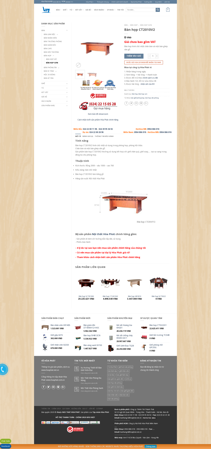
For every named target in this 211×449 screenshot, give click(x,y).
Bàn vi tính (49, 71)
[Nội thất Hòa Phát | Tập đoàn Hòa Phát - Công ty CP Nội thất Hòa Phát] (46, 10)
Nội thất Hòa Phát (103, 234)
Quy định (158, 2)
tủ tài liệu (111, 375)
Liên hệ (167, 2)
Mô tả (78, 136)
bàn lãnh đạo (112, 371)
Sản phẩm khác (48, 106)
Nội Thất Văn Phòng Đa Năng (91, 379)
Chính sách (56, 409)
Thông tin (45, 409)
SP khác (110, 10)
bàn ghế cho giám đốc (115, 379)
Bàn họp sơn (146, 25)
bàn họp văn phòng (152, 98)
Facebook (5, 446)
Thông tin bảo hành (104, 136)
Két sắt (78, 10)
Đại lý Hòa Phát (136, 2)
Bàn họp (134, 25)
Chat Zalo (5, 441)
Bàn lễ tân (48, 78)
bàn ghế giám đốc (127, 391)
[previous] (79, 45)
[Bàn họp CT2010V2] (98, 45)
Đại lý (85, 409)
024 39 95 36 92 (106, 129)
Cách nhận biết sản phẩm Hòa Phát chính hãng (98, 120)
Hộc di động (49, 75)
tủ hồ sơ (128, 379)
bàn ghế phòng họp (137, 98)
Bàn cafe (48, 49)
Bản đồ (166, 412)
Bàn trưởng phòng (53, 41)
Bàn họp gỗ (51, 59)
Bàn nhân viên (50, 38)
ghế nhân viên (124, 371)
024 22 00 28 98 (96, 132)
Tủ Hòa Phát (112, 367)
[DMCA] (149, 418)
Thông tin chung (103, 2)
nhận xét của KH (148, 84)
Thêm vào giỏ (134, 56)
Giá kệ (88, 10)
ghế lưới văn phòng (125, 367)
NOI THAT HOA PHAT (71, 412)
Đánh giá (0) (88, 136)
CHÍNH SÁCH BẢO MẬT (85, 417)
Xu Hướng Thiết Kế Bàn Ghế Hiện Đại (91, 369)
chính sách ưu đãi (150, 78)
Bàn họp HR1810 (134, 296)
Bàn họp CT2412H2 (110, 296)
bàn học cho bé (113, 391)
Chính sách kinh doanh (119, 2)
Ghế (64, 10)
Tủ (71, 10)
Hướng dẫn (148, 2)
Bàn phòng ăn (50, 67)
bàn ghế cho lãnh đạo (115, 387)
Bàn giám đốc (50, 45)
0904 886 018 (153, 129)
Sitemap (99, 409)
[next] (116, 45)
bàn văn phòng (113, 399)
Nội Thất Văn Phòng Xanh (92, 388)
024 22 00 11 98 (90, 129)
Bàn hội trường (51, 52)
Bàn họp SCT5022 (159, 296)
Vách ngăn (99, 10)
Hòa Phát (89, 2)
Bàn (58, 10)
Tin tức (120, 10)
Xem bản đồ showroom (98, 114)
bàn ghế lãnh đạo (123, 375)
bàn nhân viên (113, 395)
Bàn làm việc (49, 34)
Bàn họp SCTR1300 (86, 296)
